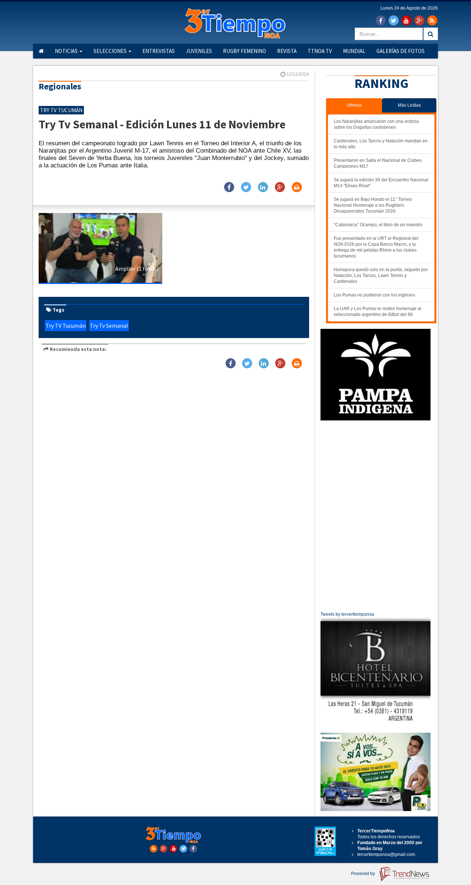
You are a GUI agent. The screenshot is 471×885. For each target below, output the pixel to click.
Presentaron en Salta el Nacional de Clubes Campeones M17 (378, 163)
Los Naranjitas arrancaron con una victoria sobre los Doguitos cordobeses (376, 124)
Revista (287, 50)
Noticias (67, 50)
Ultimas (354, 105)
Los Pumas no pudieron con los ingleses (374, 295)
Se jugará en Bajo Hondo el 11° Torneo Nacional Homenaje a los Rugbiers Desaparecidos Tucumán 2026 (373, 205)
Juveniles (199, 50)
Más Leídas (409, 105)
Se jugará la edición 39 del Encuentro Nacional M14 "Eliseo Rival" (381, 182)
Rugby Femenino (244, 50)
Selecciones (110, 50)
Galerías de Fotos (400, 50)
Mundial (354, 50)
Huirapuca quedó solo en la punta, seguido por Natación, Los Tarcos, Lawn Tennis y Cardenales (381, 275)
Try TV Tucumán (66, 325)
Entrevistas (158, 50)
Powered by (363, 873)
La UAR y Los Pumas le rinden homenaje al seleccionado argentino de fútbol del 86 (377, 311)
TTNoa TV (320, 50)
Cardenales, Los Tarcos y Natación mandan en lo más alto (381, 143)
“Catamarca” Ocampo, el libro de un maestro (378, 224)
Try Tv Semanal (109, 325)
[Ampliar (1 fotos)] (100, 248)
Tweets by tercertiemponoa (347, 614)
